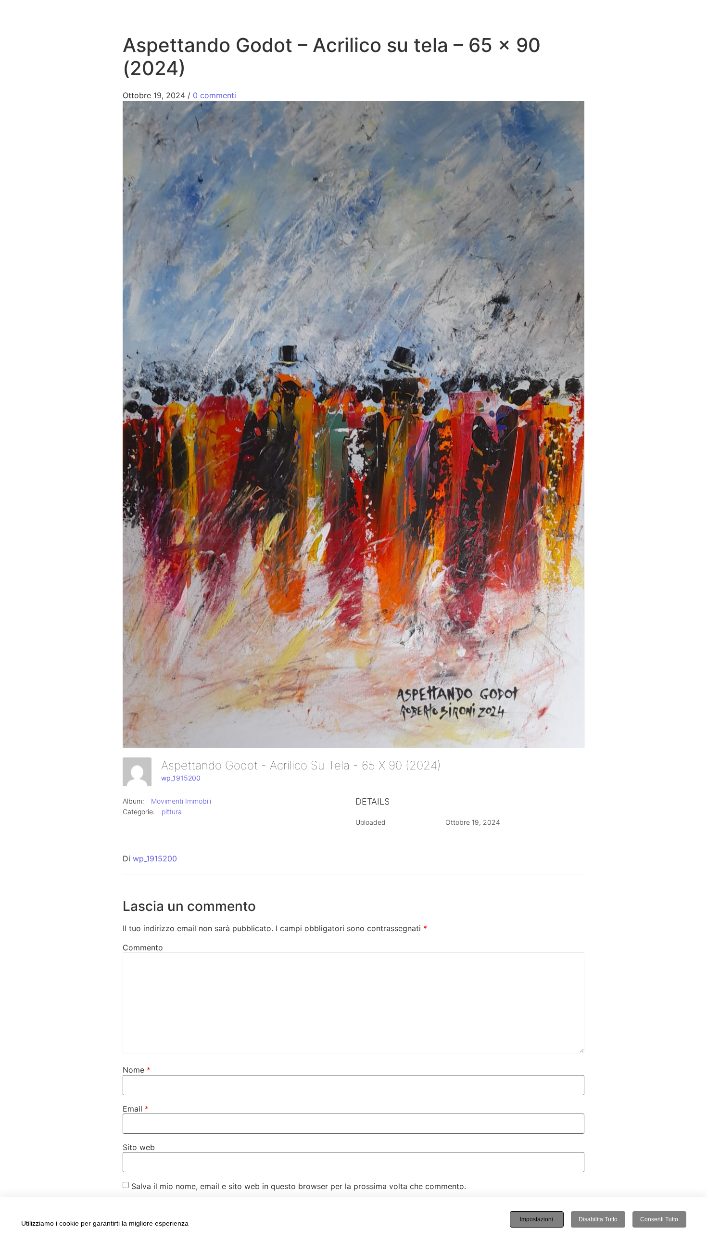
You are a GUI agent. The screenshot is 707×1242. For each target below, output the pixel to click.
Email (136, 1109)
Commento (143, 947)
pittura (172, 811)
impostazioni (536, 1219)
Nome (137, 1070)
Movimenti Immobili (181, 801)
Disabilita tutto (598, 1219)
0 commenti (214, 95)
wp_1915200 (181, 778)
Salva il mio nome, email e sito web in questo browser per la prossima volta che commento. (298, 1186)
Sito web (139, 1147)
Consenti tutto (659, 1219)
